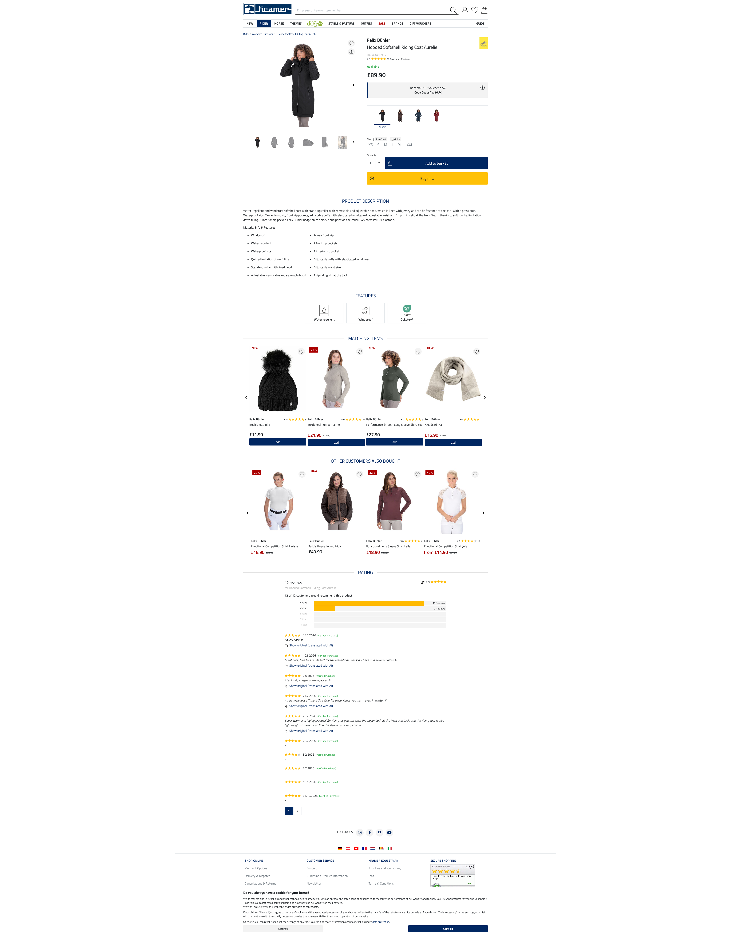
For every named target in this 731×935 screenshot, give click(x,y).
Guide (397, 139)
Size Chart (381, 139)
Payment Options (256, 868)
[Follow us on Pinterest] (379, 833)
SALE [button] (381, 23)
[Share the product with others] (351, 51)
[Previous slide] (246, 85)
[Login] (465, 9)
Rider (246, 34)
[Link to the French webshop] (365, 848)
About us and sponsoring (385, 868)
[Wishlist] (474, 9)
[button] (315, 23)
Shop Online (254, 860)
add (336, 442)
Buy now (427, 178)
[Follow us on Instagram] (360, 833)
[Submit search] (454, 10)
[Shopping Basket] (484, 9)
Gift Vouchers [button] (420, 23)
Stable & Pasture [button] (341, 23)
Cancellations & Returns (260, 883)
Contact (312, 868)
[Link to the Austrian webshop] (349, 848)
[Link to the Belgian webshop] (382, 848)
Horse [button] (279, 23)
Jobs (371, 875)
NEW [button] (250, 23)
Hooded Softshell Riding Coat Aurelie (297, 34)
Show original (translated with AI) (311, 645)
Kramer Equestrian (383, 860)
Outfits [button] (366, 23)
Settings (283, 929)
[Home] (267, 8)
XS (371, 145)
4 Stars (303, 608)
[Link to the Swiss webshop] (357, 848)
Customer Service (320, 860)
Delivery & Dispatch (257, 875)
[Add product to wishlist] (351, 43)
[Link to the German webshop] (341, 848)
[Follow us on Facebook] (369, 833)
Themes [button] (296, 23)
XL (400, 145)
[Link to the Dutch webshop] (373, 848)
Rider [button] (264, 23)
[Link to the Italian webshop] (390, 848)
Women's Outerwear (263, 34)
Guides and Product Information (327, 875)
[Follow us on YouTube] (389, 833)
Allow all (448, 929)
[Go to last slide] (246, 397)
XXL (410, 145)
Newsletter (314, 883)
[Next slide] (353, 85)
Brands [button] (397, 23)
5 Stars (303, 602)
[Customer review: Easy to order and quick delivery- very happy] (452, 878)
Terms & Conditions (381, 883)
